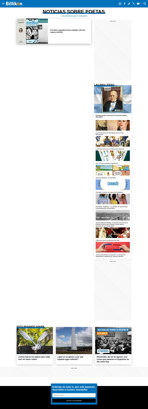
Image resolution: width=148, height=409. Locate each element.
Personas (86, 4)
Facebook (125, 3)
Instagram (120, 3)
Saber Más (55, 4)
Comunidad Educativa (100, 4)
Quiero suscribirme (74, 400)
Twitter (134, 3)
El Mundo (38, 4)
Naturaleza (66, 4)
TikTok (129, 3)
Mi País (46, 4)
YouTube (138, 3)
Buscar (144, 3)
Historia (76, 4)
